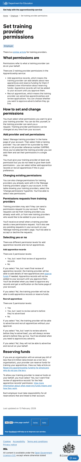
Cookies (7, 441)
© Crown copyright (69, 455)
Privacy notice (10, 444)
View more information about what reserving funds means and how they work (27, 386)
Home (5, 16)
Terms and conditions (37, 441)
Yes (7, 422)
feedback (13, 432)
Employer (14, 16)
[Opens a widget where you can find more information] (73, 458)
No (11, 422)
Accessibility (19, 441)
